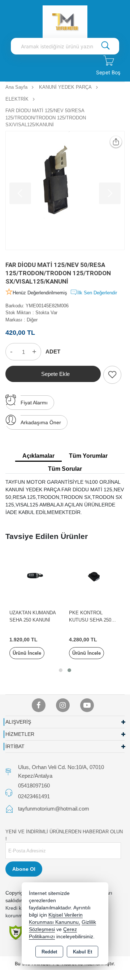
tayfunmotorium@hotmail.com (53, 809)
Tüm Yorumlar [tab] (88, 456)
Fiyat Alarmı (34, 402)
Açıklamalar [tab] (38, 456)
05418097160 (34, 785)
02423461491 (34, 796)
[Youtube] (87, 705)
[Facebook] (38, 705)
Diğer (32, 319)
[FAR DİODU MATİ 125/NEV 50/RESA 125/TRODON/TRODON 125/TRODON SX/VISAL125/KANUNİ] (65, 190)
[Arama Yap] (105, 46)
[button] (60, 670)
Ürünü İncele (27, 653)
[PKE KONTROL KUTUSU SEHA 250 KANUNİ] (95, 577)
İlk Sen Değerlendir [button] (97, 292)
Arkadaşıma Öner (41, 422)
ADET (53, 351)
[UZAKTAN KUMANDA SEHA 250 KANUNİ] (35, 577)
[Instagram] (63, 705)
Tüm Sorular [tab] (65, 469)
